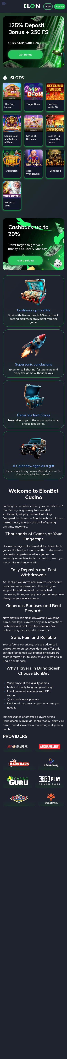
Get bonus (25, 54)
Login (48, 6)
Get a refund (25, 260)
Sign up (59, 6)
